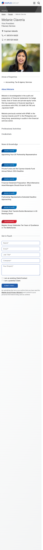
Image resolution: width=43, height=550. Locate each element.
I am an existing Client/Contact (15, 278)
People (10, 14)
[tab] (21, 89)
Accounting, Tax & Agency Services (19, 82)
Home (4, 14)
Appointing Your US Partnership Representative (19, 155)
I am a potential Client (11, 281)
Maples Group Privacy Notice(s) (12, 292)
